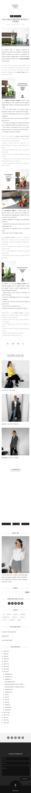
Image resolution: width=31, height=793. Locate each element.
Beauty (9, 614)
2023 (5, 656)
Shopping (12, 620)
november (8, 676)
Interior (14, 617)
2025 (5, 651)
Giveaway (22, 614)
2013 (5, 720)
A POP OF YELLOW (8, 390)
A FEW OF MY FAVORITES (9, 632)
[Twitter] (12, 603)
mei (6, 699)
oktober (7, 679)
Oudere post (25, 524)
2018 (5, 669)
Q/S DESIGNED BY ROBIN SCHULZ (14, 687)
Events (15, 614)
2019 (5, 666)
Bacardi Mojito (24, 59)
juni (6, 697)
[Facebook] (9, 603)
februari (7, 707)
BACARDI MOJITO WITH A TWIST (14, 684)
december (8, 674)
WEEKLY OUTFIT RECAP (10, 424)
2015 (5, 715)
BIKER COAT (5, 636)
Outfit (4, 620)
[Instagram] (15, 603)
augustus (7, 692)
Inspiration (6, 617)
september (8, 689)
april (6, 702)
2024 (5, 654)
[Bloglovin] (18, 603)
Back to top (15, 790)
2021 (5, 661)
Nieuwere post (6, 524)
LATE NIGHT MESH (7, 640)
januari (7, 710)
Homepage (16, 524)
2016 (5, 712)
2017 (5, 671)
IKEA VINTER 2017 (10, 682)
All (12, 16)
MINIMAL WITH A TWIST (10, 457)
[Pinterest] (22, 603)
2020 (5, 664)
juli (6, 694)
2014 (5, 717)
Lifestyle (17, 16)
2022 (5, 659)
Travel (19, 620)
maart (6, 704)
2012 (5, 722)
